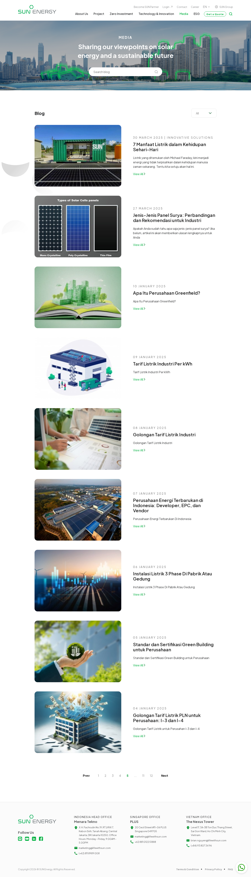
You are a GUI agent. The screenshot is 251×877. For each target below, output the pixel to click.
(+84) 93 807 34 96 (201, 845)
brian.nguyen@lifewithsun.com (208, 840)
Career (195, 6)
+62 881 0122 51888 (145, 841)
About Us (81, 14)
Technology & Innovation (156, 14)
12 (151, 775)
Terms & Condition (187, 869)
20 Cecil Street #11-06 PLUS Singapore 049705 (150, 829)
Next (164, 775)
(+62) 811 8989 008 (89, 853)
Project (99, 14)
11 (143, 775)
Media (184, 14)
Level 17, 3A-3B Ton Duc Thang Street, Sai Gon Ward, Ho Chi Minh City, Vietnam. (211, 831)
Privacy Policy (213, 869)
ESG (197, 14)
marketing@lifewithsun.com (95, 847)
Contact (182, 6)
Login (166, 6)
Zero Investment (121, 14)
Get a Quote (215, 14)
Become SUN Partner (146, 6)
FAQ (230, 869)
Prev (86, 775)
